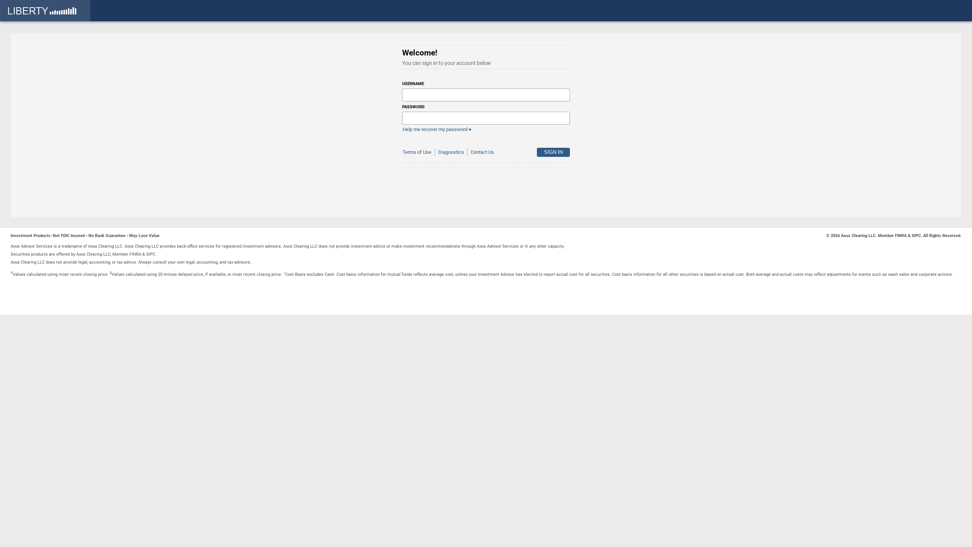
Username (413, 83)
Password (413, 106)
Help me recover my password (434, 129)
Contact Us (482, 152)
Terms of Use (416, 152)
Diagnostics (451, 152)
